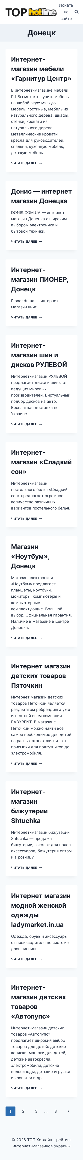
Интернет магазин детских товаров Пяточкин (41, 675)
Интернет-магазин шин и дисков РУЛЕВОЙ (39, 355)
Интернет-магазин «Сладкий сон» (41, 462)
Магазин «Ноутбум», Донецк (30, 556)
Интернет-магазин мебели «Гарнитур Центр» (41, 68)
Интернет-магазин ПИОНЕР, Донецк (39, 279)
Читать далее (26, 163)
